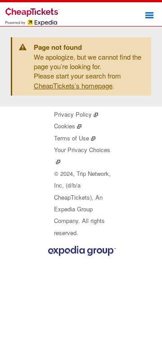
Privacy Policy (76, 114)
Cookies (68, 126)
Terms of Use (75, 138)
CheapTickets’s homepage (73, 85)
